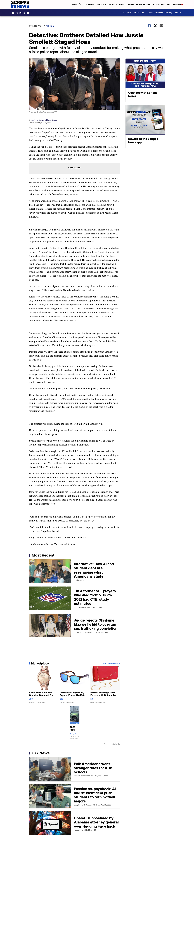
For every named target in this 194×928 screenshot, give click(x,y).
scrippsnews (13, 13)
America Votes (140, 12)
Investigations (145, 4)
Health (112, 4)
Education (159, 12)
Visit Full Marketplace (111, 663)
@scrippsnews (29, 13)
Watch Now (174, 4)
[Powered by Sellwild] (116, 744)
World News (126, 4)
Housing (168, 12)
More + (178, 12)
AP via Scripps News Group (45, 120)
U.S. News (89, 4)
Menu (75, 4)
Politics (102, 4)
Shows (160, 4)
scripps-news (21, 13)
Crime (150, 12)
